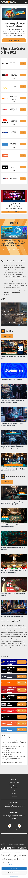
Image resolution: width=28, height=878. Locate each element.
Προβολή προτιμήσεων (14, 872)
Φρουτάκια (14, 788)
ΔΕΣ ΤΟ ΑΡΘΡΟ (12, 322)
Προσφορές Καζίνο (14, 785)
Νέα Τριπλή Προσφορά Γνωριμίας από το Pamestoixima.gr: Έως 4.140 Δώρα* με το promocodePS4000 (12, 752)
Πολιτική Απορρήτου (14, 876)
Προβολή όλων (6, 336)
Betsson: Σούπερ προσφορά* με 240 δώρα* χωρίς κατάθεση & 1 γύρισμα (12, 747)
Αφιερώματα (14, 796)
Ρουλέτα (14, 790)
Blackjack (14, 793)
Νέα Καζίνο (14, 779)
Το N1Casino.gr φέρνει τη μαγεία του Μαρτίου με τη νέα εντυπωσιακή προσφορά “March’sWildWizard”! (13, 758)
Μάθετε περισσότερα (14, 40)
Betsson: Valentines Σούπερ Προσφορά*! (12, 762)
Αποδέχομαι (14, 868)
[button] (8, 249)
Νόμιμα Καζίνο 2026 (14, 782)
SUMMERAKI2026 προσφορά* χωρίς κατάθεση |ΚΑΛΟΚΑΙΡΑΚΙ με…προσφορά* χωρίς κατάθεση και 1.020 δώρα (13, 742)
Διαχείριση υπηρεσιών (13, 864)
